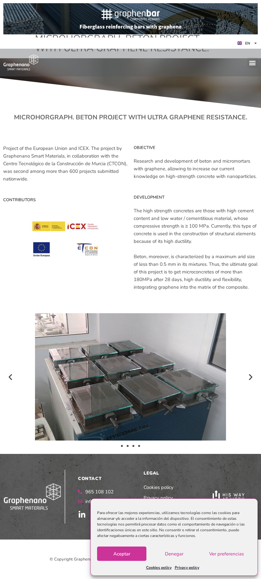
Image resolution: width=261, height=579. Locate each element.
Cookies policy (159, 567)
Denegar (174, 554)
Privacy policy (187, 567)
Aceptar (121, 554)
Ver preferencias (226, 554)
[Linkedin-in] (82, 515)
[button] (252, 62)
